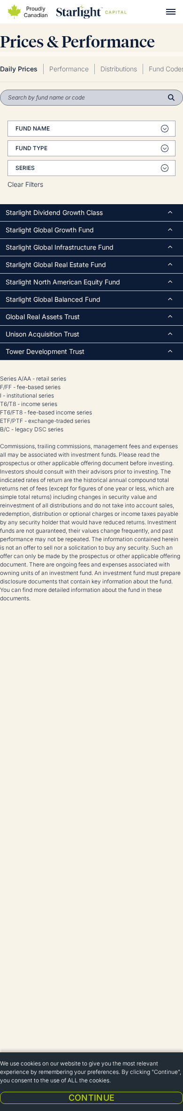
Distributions (118, 69)
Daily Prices (19, 69)
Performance (69, 69)
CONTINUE (92, 1098)
